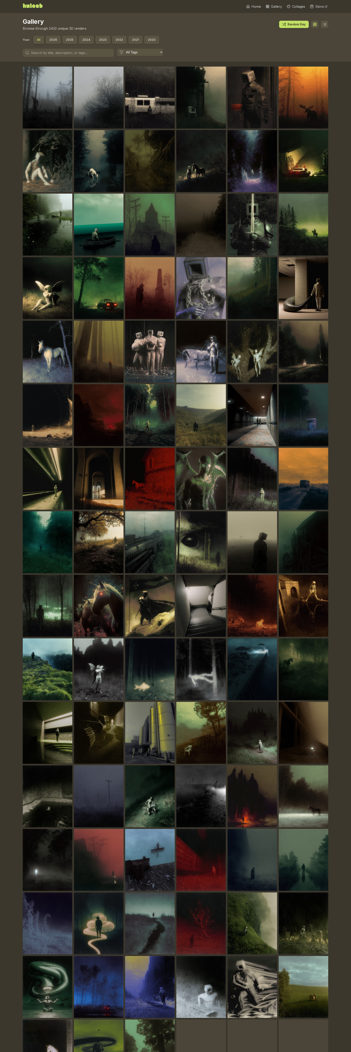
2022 (119, 39)
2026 (53, 39)
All (38, 39)
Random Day (297, 24)
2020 (152, 39)
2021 (135, 39)
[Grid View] (314, 24)
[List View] (324, 24)
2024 (86, 39)
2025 (70, 39)
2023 (103, 39)
